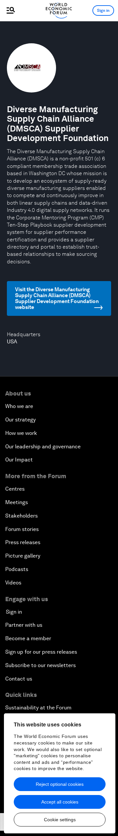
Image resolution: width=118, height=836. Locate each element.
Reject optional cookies (60, 784)
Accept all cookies (59, 802)
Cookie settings (60, 819)
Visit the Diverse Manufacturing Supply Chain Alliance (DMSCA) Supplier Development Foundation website (57, 298)
